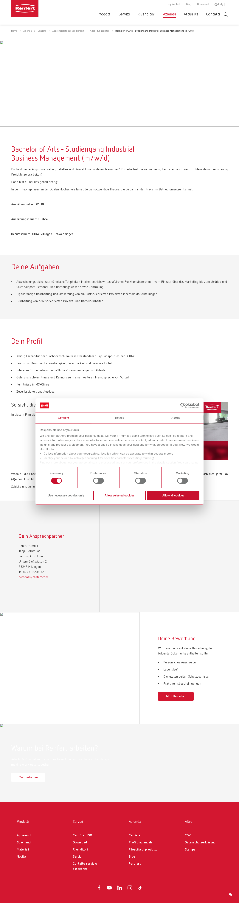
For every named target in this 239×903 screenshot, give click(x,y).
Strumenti (24, 842)
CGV (188, 835)
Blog (188, 4)
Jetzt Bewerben (176, 696)
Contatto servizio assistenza (85, 866)
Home (14, 31)
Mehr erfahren (28, 777)
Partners (135, 863)
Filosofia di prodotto (143, 849)
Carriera (42, 31)
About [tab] (175, 417)
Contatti (213, 14)
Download (203, 4)
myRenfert (174, 4)
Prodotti (104, 14)
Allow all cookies (173, 495)
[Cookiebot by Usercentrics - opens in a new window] (183, 405)
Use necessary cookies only (66, 495)
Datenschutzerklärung (200, 842)
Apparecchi (24, 835)
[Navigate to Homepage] (36, 8)
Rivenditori (146, 14)
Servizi (124, 14)
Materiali (23, 849)
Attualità (191, 14)
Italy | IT (223, 4)
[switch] (98, 481)
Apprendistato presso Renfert (68, 31)
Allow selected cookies (119, 495)
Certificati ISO (82, 835)
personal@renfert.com (33, 577)
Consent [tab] (63, 417)
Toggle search (226, 14)
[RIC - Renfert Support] (230, 894)
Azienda (169, 14)
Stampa (190, 849)
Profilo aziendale (141, 842)
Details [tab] (119, 417)
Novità (21, 856)
